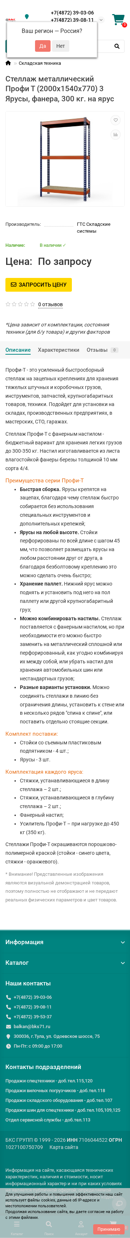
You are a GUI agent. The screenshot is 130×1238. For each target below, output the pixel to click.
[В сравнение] (115, 135)
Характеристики (58, 350)
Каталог (17, 962)
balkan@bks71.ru (32, 1026)
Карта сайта (63, 1147)
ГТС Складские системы (93, 227)
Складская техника (40, 63)
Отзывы (101, 350)
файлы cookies (41, 1200)
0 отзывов (50, 304)
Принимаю (109, 1229)
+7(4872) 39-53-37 (33, 1016)
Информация (24, 942)
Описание (18, 350)
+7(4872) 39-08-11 (72, 20)
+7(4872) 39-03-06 (72, 13)
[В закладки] (115, 120)
